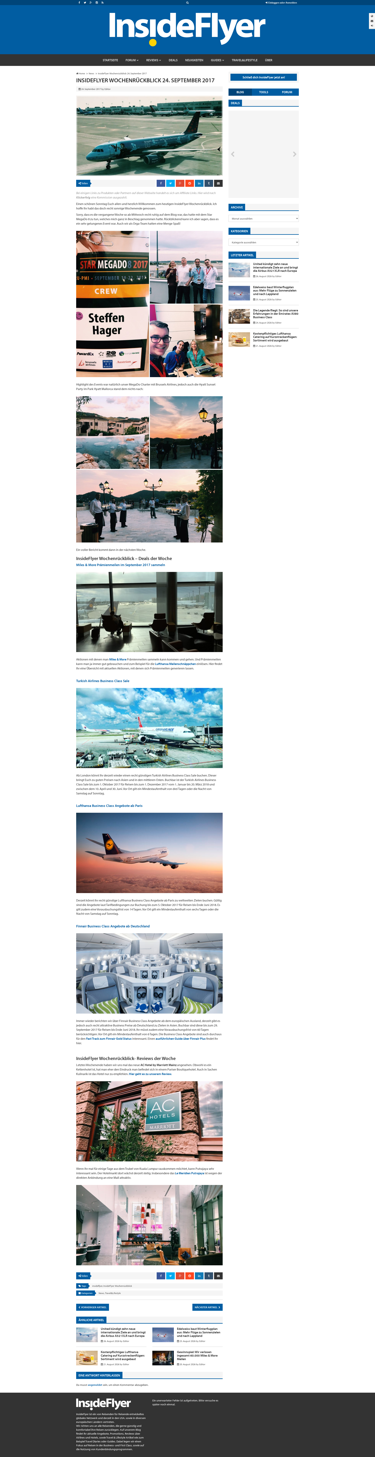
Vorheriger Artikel (94, 1307)
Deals (235, 103)
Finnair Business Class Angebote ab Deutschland (113, 926)
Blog (240, 92)
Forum (287, 92)
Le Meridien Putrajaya (189, 1173)
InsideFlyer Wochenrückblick (117, 1285)
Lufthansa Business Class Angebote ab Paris (109, 805)
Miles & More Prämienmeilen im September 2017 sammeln (120, 565)
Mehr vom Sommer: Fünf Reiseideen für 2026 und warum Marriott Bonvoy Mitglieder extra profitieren (257, 181)
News (101, 1293)
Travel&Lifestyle (113, 1293)
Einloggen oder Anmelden (282, 2)
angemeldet (95, 1385)
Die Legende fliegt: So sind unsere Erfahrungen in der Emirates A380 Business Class (275, 313)
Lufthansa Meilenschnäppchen (175, 664)
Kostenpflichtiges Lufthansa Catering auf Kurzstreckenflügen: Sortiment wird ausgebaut (123, 1355)
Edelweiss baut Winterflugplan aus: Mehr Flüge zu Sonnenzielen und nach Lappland (198, 1332)
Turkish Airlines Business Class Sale (102, 681)
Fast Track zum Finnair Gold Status (109, 1038)
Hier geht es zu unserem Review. (150, 1074)
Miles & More (117, 659)
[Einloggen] (372, 25)
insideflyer (97, 1285)
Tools (263, 92)
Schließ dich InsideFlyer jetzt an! (264, 77)
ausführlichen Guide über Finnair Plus (181, 1038)
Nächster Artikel (206, 1307)
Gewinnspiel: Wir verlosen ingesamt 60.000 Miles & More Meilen (197, 1355)
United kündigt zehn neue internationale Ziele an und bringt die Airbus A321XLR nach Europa (123, 1332)
